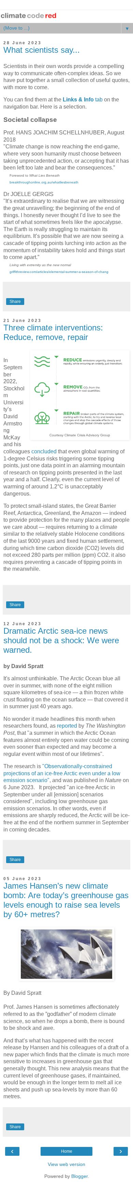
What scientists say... (41, 49)
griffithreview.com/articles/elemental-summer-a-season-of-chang (59, 272)
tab (83, 99)
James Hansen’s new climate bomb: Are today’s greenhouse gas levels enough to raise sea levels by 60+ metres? (66, 900)
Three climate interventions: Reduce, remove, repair (53, 332)
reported (67, 726)
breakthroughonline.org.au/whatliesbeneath (44, 182)
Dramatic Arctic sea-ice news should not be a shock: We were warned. (61, 640)
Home (66, 1151)
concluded (44, 451)
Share (15, 301)
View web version (66, 1164)
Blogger (79, 1176)
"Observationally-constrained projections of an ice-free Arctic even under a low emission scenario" (61, 773)
